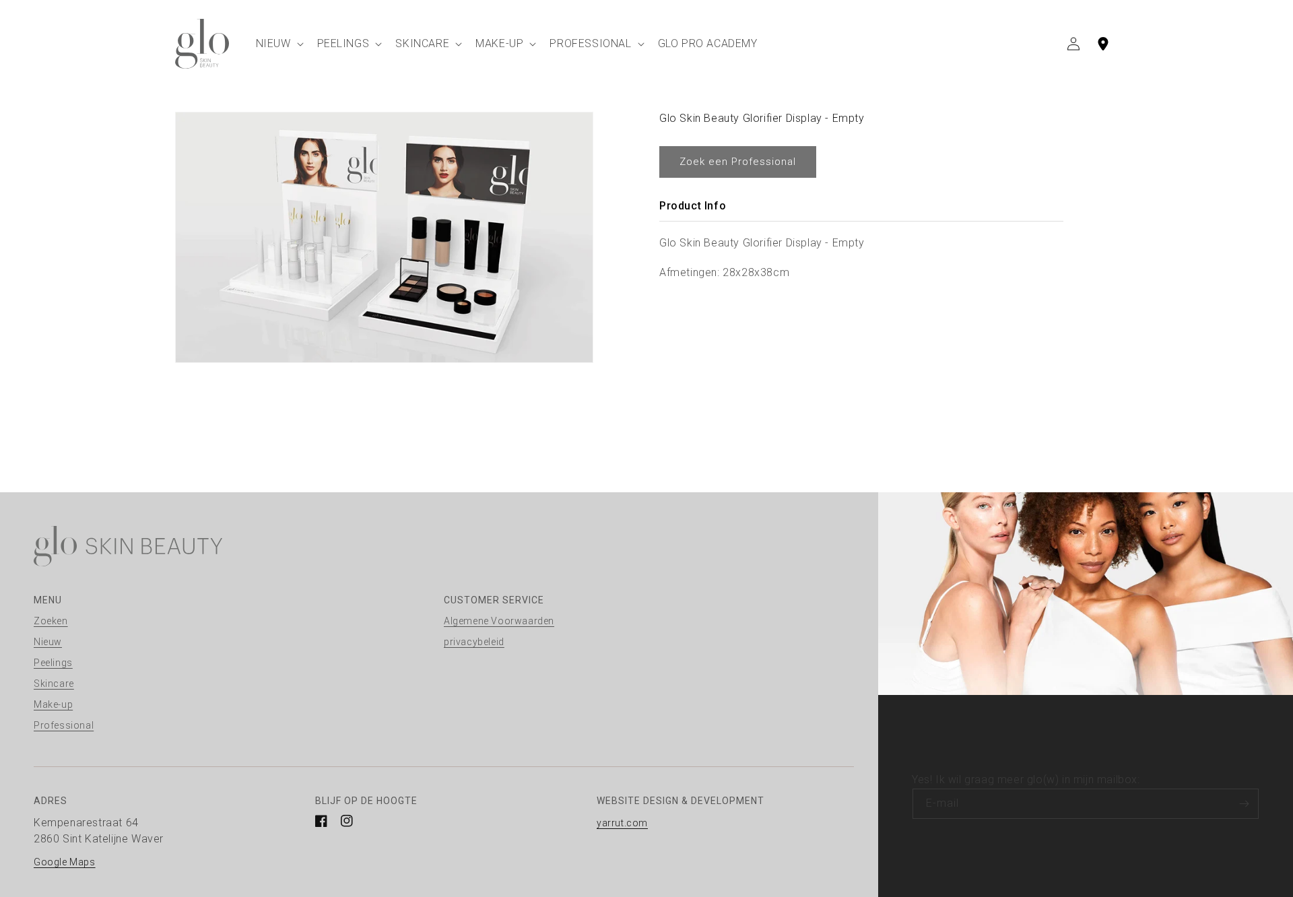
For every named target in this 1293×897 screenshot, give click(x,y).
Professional (64, 725)
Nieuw (48, 641)
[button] (278, 43)
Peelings (53, 662)
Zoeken (51, 621)
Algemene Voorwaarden (499, 621)
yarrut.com (622, 823)
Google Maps (65, 862)
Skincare (54, 683)
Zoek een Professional (737, 162)
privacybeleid (474, 641)
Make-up (53, 704)
